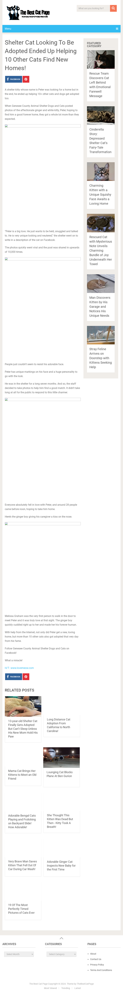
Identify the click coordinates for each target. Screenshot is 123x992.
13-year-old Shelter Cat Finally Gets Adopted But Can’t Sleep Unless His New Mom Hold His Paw (23, 728)
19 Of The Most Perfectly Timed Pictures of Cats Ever (21, 908)
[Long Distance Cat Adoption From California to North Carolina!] (62, 705)
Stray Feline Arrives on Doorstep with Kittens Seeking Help (100, 358)
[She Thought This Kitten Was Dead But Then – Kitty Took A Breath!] (62, 801)
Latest (77, 988)
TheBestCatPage (85, 984)
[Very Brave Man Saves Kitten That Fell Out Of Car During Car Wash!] (23, 847)
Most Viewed (50, 988)
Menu (8, 28)
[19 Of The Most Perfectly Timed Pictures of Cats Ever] (23, 891)
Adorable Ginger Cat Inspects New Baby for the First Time (61, 865)
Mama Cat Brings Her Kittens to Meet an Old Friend (22, 774)
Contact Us (95, 959)
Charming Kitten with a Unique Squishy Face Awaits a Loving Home (100, 194)
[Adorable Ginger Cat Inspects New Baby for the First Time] (62, 847)
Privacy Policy (97, 964)
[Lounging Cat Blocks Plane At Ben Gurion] (61, 757)
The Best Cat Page (38, 984)
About (93, 953)
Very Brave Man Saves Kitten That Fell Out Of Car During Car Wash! (22, 865)
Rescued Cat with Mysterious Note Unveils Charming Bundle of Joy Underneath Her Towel (100, 250)
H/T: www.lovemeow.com (19, 667)
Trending (65, 988)
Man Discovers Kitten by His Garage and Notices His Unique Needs (99, 307)
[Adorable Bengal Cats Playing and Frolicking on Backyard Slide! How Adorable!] (23, 801)
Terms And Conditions (101, 970)
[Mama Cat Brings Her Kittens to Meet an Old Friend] (23, 756)
